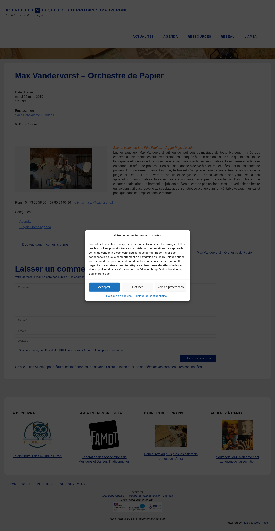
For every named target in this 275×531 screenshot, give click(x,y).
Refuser (137, 287)
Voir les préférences (171, 287)
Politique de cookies (119, 295)
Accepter (104, 287)
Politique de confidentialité (150, 295)
